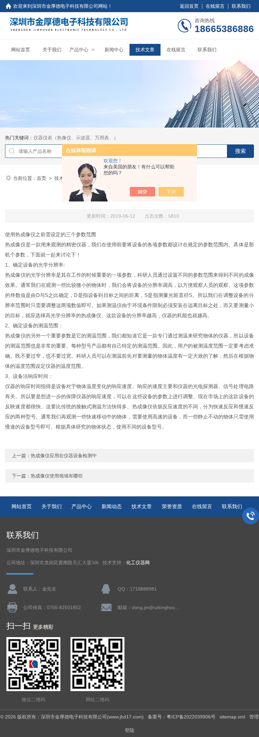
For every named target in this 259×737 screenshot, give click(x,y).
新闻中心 (114, 49)
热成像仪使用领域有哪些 (57, 476)
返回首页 (189, 6)
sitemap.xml (232, 716)
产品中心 (78, 49)
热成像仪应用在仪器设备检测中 (64, 455)
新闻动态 (112, 506)
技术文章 (145, 49)
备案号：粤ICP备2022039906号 (181, 716)
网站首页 (20, 49)
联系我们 (241, 6)
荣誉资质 (172, 506)
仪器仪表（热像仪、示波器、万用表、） (75, 137)
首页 (41, 178)
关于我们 (51, 49)
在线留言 (215, 6)
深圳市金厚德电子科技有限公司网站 (70, 6)
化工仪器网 (138, 562)
